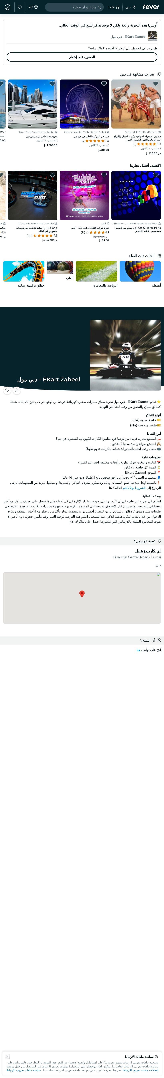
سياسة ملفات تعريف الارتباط (24, 1070)
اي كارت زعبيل (148, 551)
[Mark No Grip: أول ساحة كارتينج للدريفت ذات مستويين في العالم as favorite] (52, 175)
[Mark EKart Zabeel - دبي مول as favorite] (7, 391)
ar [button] (30, 7)
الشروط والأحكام (134, 488)
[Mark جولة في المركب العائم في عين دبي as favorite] (104, 83)
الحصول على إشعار (82, 57)
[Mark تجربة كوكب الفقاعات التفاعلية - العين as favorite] (104, 175)
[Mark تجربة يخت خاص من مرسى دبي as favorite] (52, 83)
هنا (138, 650)
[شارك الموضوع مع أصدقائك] (17, 391)
